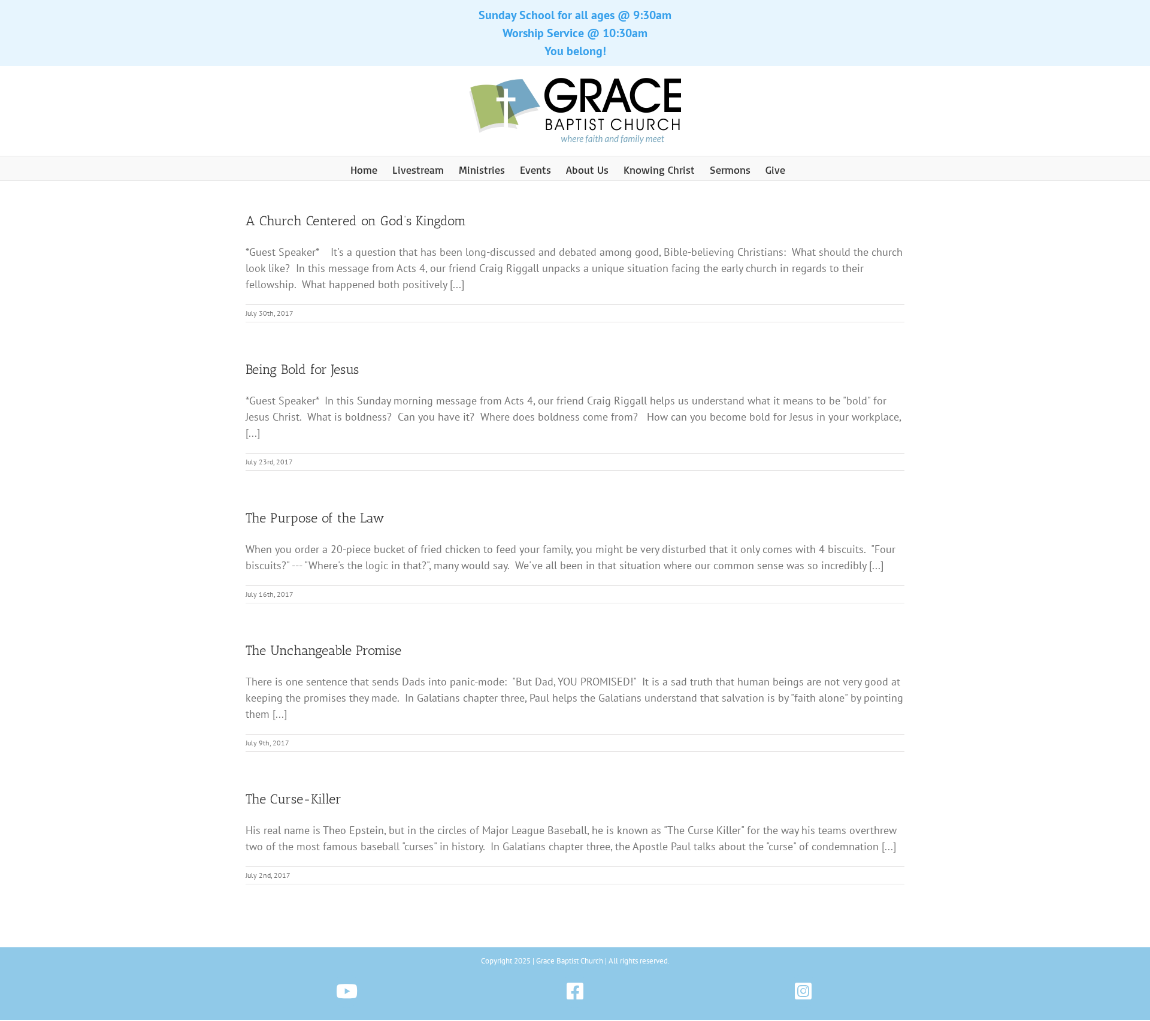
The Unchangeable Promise (323, 650)
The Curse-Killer (293, 799)
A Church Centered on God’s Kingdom (356, 221)
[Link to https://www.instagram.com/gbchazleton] (803, 991)
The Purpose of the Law (315, 518)
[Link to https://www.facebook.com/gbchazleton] (574, 991)
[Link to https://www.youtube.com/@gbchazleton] (346, 991)
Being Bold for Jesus (302, 369)
